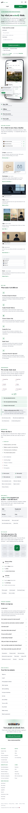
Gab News (3, 783)
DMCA (17, 803)
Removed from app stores (7, 656)
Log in (7, 6)
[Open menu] (25, 2)
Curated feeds (4, 759)
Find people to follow (7, 681)
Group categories (4, 755)
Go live (3, 696)
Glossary (15, 659)
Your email (4, 37)
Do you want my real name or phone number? (12, 623)
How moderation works (6, 481)
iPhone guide (4, 590)
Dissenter (3, 787)
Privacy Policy (11, 803)
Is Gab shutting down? (16, 420)
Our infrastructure (5, 420)
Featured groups (4, 757)
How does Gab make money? (8, 630)
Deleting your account (6, 659)
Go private (4, 706)
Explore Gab (3, 751)
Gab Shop (3, 796)
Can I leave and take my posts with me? (11, 649)
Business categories (5, 775)
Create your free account (14, 736)
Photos (16, 755)
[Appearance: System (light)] (21, 2)
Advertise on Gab (4, 794)
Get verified (4, 699)
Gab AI (2, 792)
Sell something (5, 688)
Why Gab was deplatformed (18, 417)
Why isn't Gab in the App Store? (9, 641)
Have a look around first (14, 740)
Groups (2, 753)
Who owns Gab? (15, 520)
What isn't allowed (17, 481)
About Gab (16, 523)
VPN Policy (3, 805)
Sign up (20, 6)
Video (16, 751)
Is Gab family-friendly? (7, 637)
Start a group (5, 685)
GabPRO (3, 789)
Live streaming (18, 757)
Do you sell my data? (6, 634)
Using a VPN (23, 656)
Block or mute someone (6, 483)
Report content (17, 483)
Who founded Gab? (6, 520)
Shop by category (5, 769)
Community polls (4, 762)
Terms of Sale (22, 803)
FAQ (15, 769)
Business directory (5, 773)
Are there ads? (5, 626)
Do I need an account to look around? (10, 619)
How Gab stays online (6, 417)
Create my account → (14, 45)
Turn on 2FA (4, 703)
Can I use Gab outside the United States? (11, 645)
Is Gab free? (4, 608)
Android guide (12, 590)
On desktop (4, 593)
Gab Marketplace (4, 767)
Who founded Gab (18, 775)
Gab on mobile (12, 593)
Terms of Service (5, 486)
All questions (4, 653)
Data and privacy (21, 653)
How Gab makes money (6, 523)
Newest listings (4, 771)
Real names (16, 656)
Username (4, 30)
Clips (16, 753)
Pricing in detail (12, 653)
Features (16, 767)
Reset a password (6, 714)
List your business (6, 692)
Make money (5, 710)
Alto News (3, 785)
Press (16, 778)
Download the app (21, 590)
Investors (3, 798)
